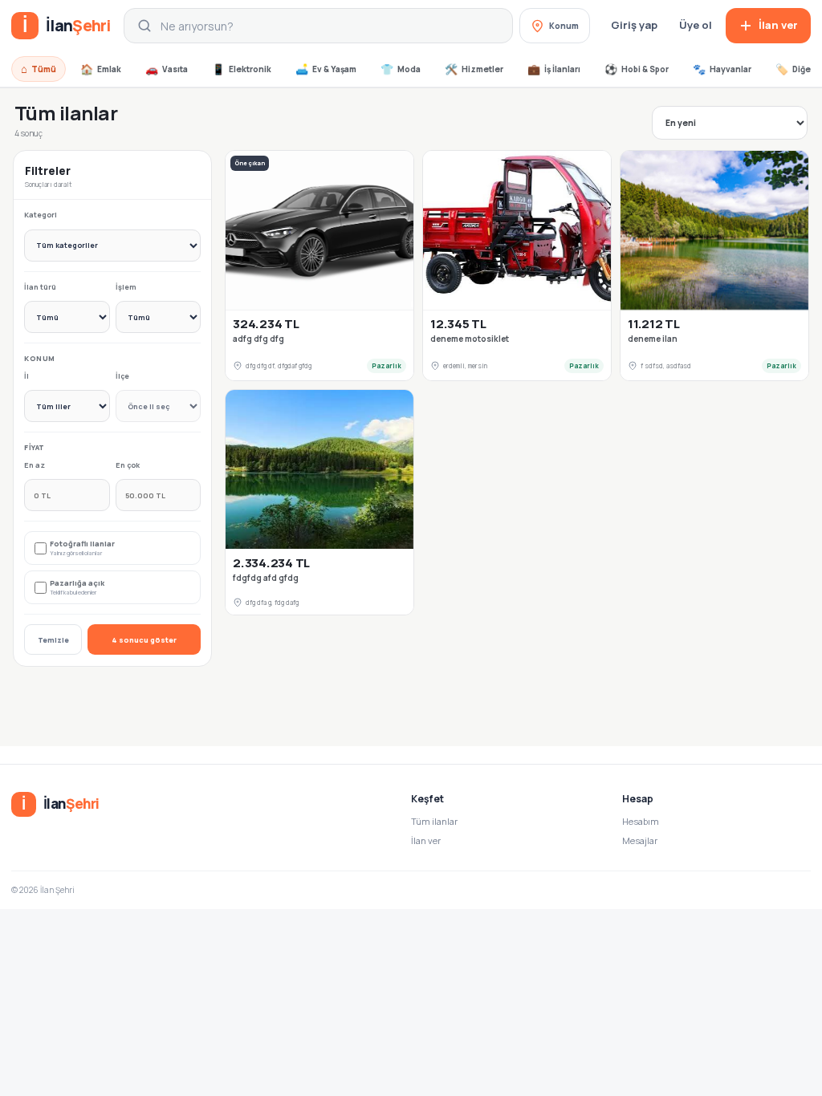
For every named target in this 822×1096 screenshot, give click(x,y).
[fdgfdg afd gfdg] (319, 469)
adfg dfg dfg (258, 339)
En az (34, 465)
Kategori (40, 214)
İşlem (126, 287)
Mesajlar (639, 840)
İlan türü (40, 287)
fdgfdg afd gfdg (266, 578)
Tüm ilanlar (434, 821)
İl (26, 376)
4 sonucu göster (144, 640)
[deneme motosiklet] (517, 230)
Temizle (53, 640)
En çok (128, 465)
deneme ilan (653, 339)
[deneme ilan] (714, 230)
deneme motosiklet (469, 339)
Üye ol (695, 25)
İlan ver (426, 840)
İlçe (122, 376)
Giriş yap (634, 25)
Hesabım (640, 821)
